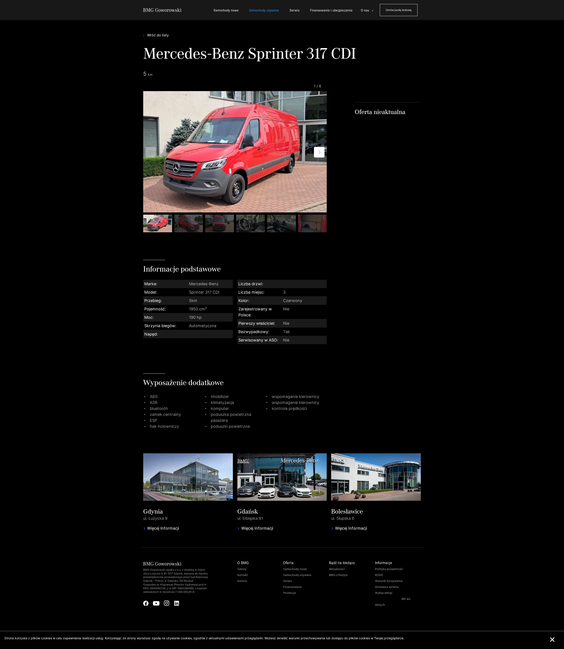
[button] (319, 152)
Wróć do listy (158, 35)
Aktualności (337, 569)
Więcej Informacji (163, 528)
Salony (242, 569)
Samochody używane (264, 10)
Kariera (242, 581)
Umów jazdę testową (399, 10)
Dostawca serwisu (387, 587)
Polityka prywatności (389, 569)
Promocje (289, 593)
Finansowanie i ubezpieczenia (331, 10)
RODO (379, 575)
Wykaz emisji (383, 593)
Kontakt (242, 575)
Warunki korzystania (389, 581)
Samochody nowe (226, 10)
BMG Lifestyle (338, 575)
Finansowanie (292, 587)
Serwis (294, 10)
